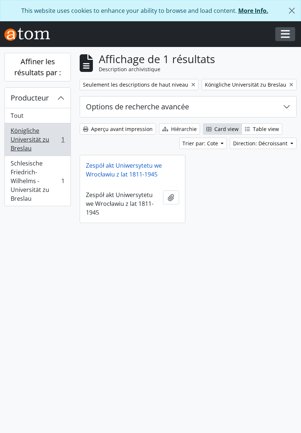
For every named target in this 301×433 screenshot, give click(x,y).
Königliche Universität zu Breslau (37, 139)
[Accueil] (30, 34)
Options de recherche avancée (137, 107)
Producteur (30, 98)
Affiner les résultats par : (37, 67)
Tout (17, 116)
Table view (265, 128)
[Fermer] (292, 10)
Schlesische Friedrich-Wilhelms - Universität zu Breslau (37, 181)
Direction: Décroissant (261, 143)
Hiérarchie (183, 128)
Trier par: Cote (201, 143)
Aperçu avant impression (121, 128)
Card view (226, 128)
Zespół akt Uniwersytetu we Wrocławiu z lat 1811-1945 (124, 169)
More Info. (253, 11)
